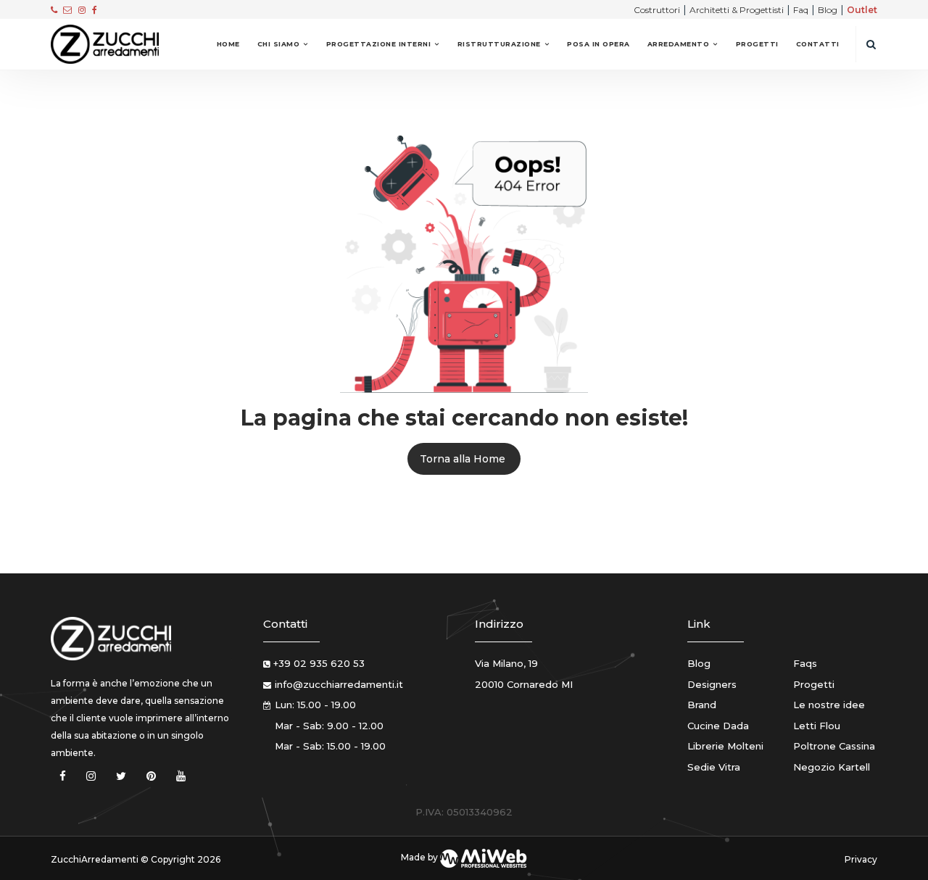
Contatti (818, 44)
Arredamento (678, 44)
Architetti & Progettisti (736, 9)
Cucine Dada (718, 725)
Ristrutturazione (499, 44)
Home (228, 44)
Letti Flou (816, 725)
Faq (800, 9)
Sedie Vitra (713, 767)
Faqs (805, 663)
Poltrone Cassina (834, 746)
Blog (827, 9)
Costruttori (657, 9)
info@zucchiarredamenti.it (339, 684)
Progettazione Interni (378, 44)
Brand (701, 704)
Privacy (861, 859)
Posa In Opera (598, 44)
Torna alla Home (462, 458)
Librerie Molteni (725, 746)
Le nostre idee (829, 704)
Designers (712, 684)
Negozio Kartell (831, 767)
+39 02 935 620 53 (319, 663)
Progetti (757, 44)
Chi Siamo (278, 44)
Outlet (862, 9)
